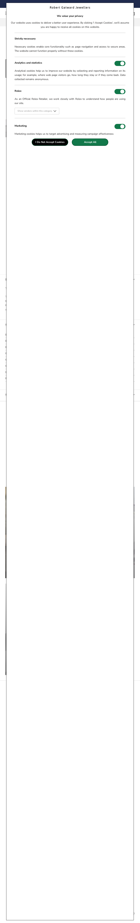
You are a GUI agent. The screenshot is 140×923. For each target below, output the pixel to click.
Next (137, 111)
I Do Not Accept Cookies (50, 142)
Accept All (90, 142)
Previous (3, 111)
